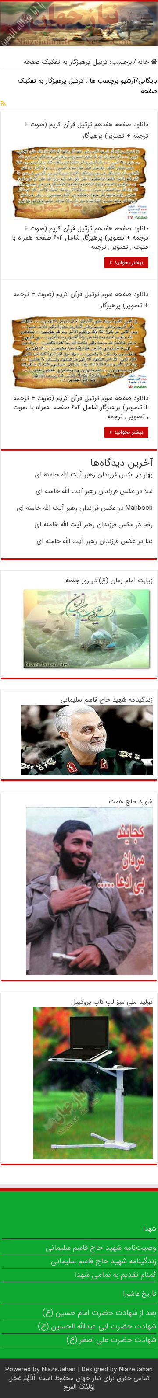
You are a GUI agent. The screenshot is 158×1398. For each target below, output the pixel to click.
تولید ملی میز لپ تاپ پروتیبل (112, 1002)
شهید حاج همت (131, 801)
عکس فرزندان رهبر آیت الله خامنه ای (84, 474)
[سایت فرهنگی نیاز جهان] (79, 23)
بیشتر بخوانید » (126, 262)
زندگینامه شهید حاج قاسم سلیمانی (107, 700)
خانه (144, 62)
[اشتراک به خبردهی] (3, 104)
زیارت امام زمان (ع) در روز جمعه (109, 580)
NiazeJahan (58, 1369)
